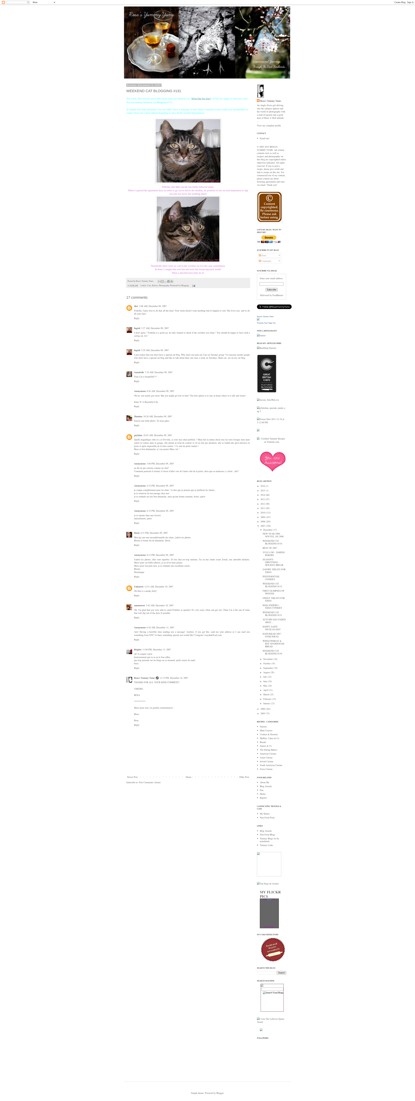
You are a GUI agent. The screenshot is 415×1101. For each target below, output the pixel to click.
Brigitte (138, 649)
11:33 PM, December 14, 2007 (174, 677)
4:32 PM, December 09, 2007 (160, 485)
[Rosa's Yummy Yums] (258, 319)
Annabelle (139, 372)
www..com (269, 900)
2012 (263, 503)
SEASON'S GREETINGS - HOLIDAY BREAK (273, 562)
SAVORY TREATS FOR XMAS (274, 571)
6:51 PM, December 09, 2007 (154, 532)
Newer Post (132, 777)
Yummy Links (266, 845)
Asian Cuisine (266, 757)
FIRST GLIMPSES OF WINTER (273, 592)
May (265, 685)
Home (188, 777)
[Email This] (159, 281)
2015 (263, 490)
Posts (263, 255)
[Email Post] (193, 285)
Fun (261, 790)
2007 (263, 525)
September (268, 667)
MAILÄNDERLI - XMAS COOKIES (272, 606)
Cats (149, 285)
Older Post (244, 777)
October (267, 663)
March (266, 694)
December (268, 529)
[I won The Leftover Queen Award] (271, 1021)
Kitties (155, 285)
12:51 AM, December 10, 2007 (158, 586)
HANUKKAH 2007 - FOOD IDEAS (272, 635)
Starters (263, 726)
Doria (137, 533)
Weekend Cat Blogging (179, 285)
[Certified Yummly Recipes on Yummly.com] (271, 441)
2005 (263, 713)
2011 (263, 508)
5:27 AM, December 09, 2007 (155, 328)
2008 (263, 521)
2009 (263, 517)
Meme (263, 793)
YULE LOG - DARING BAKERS (274, 554)
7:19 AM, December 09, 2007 (158, 372)
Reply (136, 318)
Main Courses (266, 730)
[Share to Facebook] (168, 281)
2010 (263, 512)
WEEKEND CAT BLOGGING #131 (272, 614)
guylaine (138, 435)
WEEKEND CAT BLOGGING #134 (272, 542)
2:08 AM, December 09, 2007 (153, 306)
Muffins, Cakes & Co (269, 738)
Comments (266, 260)
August (266, 672)
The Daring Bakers (268, 749)
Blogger (220, 1093)
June (265, 681)
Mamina (138, 416)
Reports (263, 797)
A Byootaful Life (150, 401)
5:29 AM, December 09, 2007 (155, 350)
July (265, 676)
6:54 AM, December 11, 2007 (160, 627)
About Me (264, 782)
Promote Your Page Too (266, 323)
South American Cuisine (271, 765)
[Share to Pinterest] (171, 281)
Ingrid (137, 328)
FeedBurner (278, 295)
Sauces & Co (266, 745)
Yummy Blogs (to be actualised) (269, 840)
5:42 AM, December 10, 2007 (160, 605)
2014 (263, 494)
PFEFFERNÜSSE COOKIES (271, 578)
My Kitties (265, 813)
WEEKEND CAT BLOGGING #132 (272, 585)
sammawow (139, 605)
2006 (263, 708)
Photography (164, 285)
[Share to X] (165, 281)
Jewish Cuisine (266, 761)
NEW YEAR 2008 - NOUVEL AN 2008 (273, 535)
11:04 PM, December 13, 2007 (156, 649)
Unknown (138, 586)
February (267, 698)
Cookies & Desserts (269, 734)
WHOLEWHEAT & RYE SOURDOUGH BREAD (273, 643)
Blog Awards (266, 786)
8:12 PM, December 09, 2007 (160, 554)
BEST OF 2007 (270, 547)
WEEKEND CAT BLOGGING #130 (272, 652)
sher (136, 306)
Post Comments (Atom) (150, 782)
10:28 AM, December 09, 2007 (157, 416)
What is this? (269, 927)
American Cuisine (268, 753)
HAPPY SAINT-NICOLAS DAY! (272, 628)
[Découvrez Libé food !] (258, 430)
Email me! (265, 138)
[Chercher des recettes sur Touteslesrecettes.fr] (268, 883)
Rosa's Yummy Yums (144, 678)
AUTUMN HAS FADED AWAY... (274, 621)
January (267, 703)
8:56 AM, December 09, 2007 (160, 391)
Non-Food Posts (267, 817)
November (268, 659)
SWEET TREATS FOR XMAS (274, 599)
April (266, 690)
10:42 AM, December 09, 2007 (157, 435)
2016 (263, 485)
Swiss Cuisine (266, 769)
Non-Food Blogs (267, 834)
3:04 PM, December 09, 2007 (160, 463)
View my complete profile (269, 125)
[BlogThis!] (162, 281)
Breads (263, 742)
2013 (263, 499)
